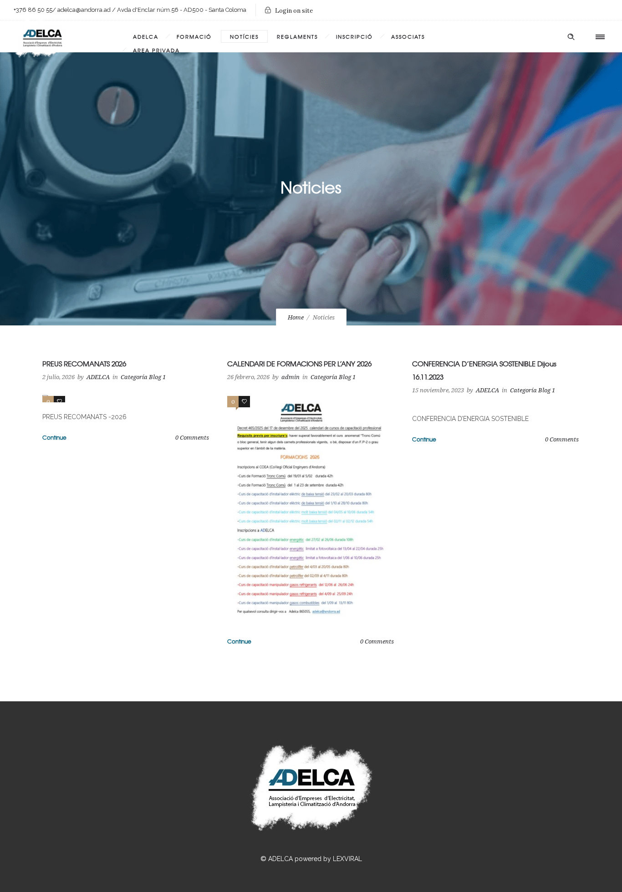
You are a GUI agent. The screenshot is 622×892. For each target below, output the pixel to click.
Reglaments (297, 36)
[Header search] (571, 37)
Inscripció (354, 36)
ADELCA (145, 36)
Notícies (244, 36)
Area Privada (156, 50)
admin (290, 377)
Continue (54, 437)
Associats (408, 36)
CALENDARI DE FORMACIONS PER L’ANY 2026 (299, 364)
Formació (194, 36)
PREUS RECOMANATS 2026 (84, 364)
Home (296, 317)
